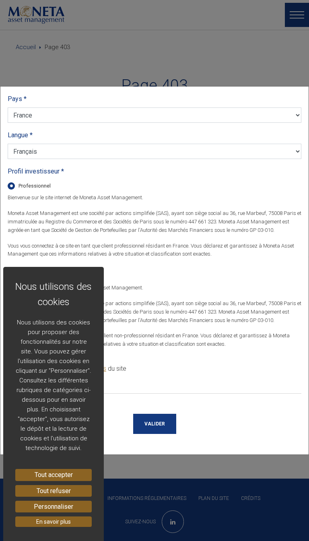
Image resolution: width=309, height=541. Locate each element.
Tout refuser (54, 491)
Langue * (20, 135)
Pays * (17, 99)
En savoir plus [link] (53, 521)
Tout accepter (54, 475)
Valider (154, 424)
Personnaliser (53, 506)
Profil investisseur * (36, 171)
